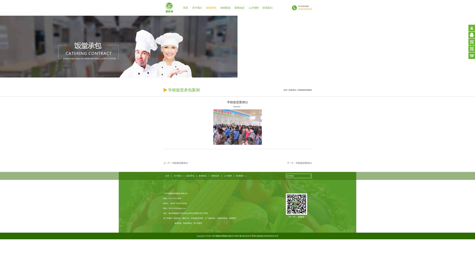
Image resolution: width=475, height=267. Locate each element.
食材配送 (225, 7)
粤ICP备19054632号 (243, 236)
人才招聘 (254, 7)
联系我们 (268, 7)
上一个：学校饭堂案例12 (175, 163)
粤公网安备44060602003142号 (266, 236)
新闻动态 (239, 7)
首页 (185, 7)
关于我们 (197, 7)
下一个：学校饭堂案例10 (299, 163)
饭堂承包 (211, 7)
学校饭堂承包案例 (305, 90)
